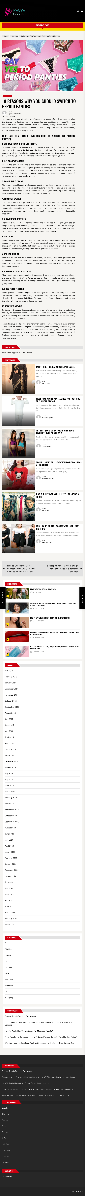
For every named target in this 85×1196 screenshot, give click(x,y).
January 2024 (10, 804)
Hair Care (9, 979)
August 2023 (10, 828)
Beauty (8, 943)
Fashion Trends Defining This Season (43, 589)
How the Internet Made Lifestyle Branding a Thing (57, 495)
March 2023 (10, 852)
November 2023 (12, 810)
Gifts (7, 973)
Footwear (9, 967)
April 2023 (9, 846)
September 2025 (12, 707)
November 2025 (12, 695)
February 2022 (11, 918)
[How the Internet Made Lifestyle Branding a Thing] (18, 506)
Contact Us (7, 1176)
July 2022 (9, 888)
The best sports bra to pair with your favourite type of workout (55, 432)
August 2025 (10, 713)
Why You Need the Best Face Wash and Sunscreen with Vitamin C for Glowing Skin (54, 647)
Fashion (8, 955)
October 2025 (11, 701)
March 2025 (10, 743)
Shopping (9, 997)
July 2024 (9, 773)
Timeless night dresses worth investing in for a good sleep (59, 464)
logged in (15, 353)
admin (10, 112)
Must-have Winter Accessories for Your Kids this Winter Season (58, 400)
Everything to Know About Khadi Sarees (55, 366)
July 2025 (9, 719)
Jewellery (9, 985)
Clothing (7, 96)
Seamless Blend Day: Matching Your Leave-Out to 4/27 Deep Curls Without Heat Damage (53, 604)
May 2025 (9, 731)
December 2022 (11, 870)
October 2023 (11, 816)
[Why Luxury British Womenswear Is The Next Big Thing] (18, 538)
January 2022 (10, 924)
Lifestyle (8, 991)
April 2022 (9, 906)
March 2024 (10, 791)
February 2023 (11, 858)
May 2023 (9, 840)
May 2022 (9, 900)
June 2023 (9, 834)
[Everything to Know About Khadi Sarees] (18, 379)
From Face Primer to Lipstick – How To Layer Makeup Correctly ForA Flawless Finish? (54, 633)
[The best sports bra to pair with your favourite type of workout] (18, 443)
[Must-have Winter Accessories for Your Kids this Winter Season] (18, 411)
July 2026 (9, 671)
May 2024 (9, 779)
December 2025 (11, 689)
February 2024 (11, 797)
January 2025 (10, 755)
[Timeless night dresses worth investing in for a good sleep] (18, 475)
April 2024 (9, 785)
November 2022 (12, 876)
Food (7, 961)
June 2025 (9, 725)
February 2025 (11, 749)
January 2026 (10, 683)
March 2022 (10, 912)
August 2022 (10, 882)
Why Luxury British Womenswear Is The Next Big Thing (57, 527)
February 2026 (11, 677)
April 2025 (9, 737)
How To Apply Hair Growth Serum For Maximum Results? (50, 618)
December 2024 (11, 761)
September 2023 (12, 822)
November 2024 (12, 767)
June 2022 (9, 894)
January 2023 (10, 864)
